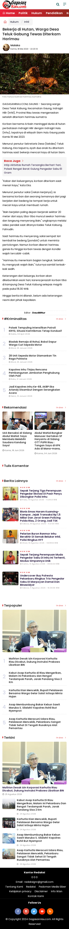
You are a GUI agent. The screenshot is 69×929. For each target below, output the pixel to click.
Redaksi (31, 887)
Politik (23, 13)
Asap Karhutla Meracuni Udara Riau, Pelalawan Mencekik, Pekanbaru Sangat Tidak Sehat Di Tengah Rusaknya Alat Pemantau (35, 723)
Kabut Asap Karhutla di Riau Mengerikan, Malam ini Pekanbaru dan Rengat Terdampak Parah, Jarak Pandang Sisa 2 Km (35, 677)
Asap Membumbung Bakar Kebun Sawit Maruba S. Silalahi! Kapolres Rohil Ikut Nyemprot (34, 707)
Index (60, 319)
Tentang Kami (14, 887)
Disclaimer (41, 891)
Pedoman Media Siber (52, 887)
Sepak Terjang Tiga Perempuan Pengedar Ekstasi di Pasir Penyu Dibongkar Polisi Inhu (41, 494)
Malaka (15, 45)
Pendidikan (54, 13)
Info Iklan (56, 891)
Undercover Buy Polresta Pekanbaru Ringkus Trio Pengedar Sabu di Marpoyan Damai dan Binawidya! (42, 580)
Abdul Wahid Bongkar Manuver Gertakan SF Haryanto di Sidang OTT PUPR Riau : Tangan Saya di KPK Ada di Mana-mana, (48, 440)
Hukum (36, 13)
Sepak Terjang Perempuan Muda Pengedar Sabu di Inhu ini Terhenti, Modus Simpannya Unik (42, 558)
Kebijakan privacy (20, 891)
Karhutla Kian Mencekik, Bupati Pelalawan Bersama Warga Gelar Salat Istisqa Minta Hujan (36, 693)
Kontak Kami (36, 896)
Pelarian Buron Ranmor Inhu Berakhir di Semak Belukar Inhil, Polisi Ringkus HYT (40, 537)
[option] (18, 433)
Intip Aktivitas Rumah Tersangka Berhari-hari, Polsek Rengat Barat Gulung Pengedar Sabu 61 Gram (33, 169)
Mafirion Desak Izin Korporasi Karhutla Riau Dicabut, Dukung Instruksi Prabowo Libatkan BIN (34, 662)
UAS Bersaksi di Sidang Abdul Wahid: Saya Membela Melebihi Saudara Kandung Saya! (17, 439)
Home (10, 13)
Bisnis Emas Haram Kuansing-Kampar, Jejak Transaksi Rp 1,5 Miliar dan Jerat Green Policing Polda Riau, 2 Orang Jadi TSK (40, 516)
